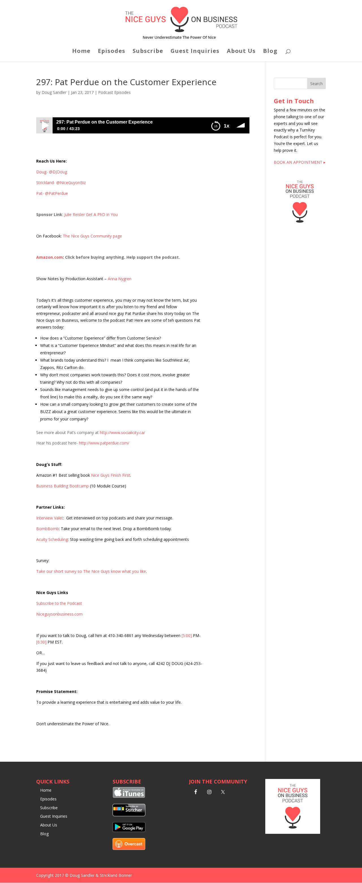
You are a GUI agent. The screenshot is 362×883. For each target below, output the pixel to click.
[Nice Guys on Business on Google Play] (129, 830)
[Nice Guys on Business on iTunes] (129, 796)
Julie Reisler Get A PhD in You (91, 214)
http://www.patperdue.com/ (104, 443)
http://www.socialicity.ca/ (122, 432)
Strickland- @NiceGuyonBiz (61, 182)
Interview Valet (49, 518)
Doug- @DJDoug (51, 171)
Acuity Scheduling (52, 539)
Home (81, 52)
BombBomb (47, 528)
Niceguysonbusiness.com (59, 614)
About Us (241, 52)
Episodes (111, 52)
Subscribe (148, 52)
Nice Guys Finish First (110, 475)
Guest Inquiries (195, 52)
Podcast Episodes (114, 92)
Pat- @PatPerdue (52, 193)
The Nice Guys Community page (92, 236)
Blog (270, 52)
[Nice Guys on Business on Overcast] (129, 848)
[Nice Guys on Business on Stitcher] (129, 814)
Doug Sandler (54, 92)
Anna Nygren (120, 278)
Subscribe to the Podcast (59, 603)
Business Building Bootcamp (62, 486)
